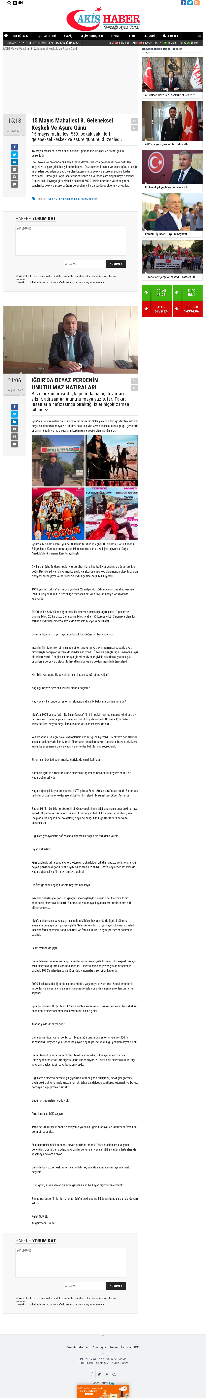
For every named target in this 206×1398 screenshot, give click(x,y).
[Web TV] (20, 2)
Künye (113, 1347)
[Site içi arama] (9, 2)
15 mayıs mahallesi (68, 199)
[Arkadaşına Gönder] (14, 169)
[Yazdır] (14, 177)
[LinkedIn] (14, 162)
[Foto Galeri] (15, 2)
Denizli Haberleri (77, 1347)
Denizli (52, 199)
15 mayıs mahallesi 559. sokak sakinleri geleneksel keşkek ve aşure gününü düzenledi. (77, 136)
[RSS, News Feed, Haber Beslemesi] (197, 2)
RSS (137, 1347)
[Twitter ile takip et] (190, 2)
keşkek (93, 199)
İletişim (126, 1347)
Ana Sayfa (99, 1347)
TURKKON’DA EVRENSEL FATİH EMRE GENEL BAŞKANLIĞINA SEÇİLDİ (43, 43)
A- (135, 128)
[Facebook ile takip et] (183, 2)
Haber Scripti (99, 1383)
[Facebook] (14, 147)
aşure (84, 199)
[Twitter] (14, 154)
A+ (135, 121)
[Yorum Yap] (14, 184)
